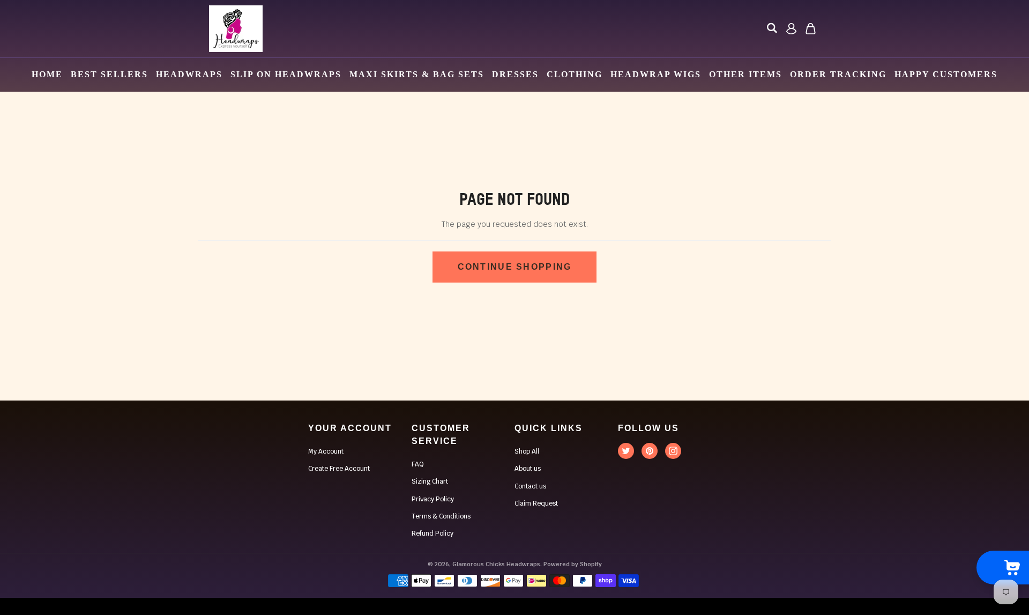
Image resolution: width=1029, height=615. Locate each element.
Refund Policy (432, 533)
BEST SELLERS (109, 74)
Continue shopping (515, 266)
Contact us (530, 486)
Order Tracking (838, 74)
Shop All (526, 451)
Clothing (574, 74)
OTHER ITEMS (745, 74)
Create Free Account (339, 468)
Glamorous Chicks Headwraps (496, 564)
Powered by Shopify (572, 564)
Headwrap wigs (655, 74)
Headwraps (189, 74)
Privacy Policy (433, 499)
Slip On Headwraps (285, 74)
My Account (326, 451)
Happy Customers (945, 74)
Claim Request (536, 503)
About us (527, 468)
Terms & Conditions (441, 516)
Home (47, 74)
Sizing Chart (430, 481)
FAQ (418, 464)
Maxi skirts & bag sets (416, 74)
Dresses (515, 74)
